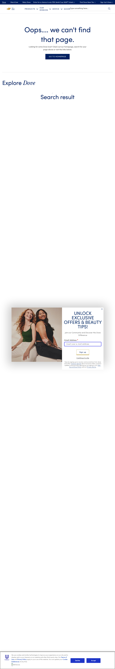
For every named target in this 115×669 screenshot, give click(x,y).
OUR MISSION (44, 9)
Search (109, 8)
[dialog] (57, 334)
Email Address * (71, 340)
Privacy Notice (91, 367)
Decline (77, 660)
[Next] (62, 93)
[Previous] (53, 93)
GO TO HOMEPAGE (57, 57)
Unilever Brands (76, 363)
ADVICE (55, 9)
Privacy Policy (22, 659)
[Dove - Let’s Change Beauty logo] (10, 9)
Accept (93, 660)
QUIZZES (68, 9)
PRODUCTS (30, 9)
